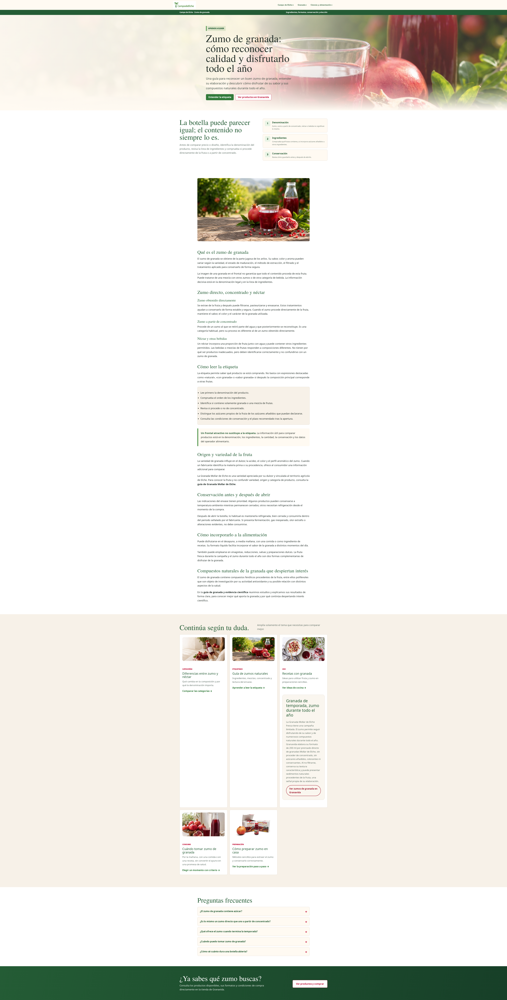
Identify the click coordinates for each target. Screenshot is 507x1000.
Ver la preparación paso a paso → (250, 866)
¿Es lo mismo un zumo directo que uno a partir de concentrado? (235, 921)
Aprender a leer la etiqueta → (248, 687)
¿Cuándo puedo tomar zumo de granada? (223, 941)
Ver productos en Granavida (253, 97)
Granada (301, 5)
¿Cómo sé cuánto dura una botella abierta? (223, 951)
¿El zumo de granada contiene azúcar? (221, 911)
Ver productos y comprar (310, 983)
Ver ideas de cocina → (294, 687)
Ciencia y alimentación (321, 5)
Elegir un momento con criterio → (201, 870)
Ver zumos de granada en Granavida (303, 790)
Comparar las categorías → (197, 691)
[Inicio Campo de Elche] (184, 5)
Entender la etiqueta (219, 97)
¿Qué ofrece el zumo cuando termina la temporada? (229, 931)
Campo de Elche (285, 5)
